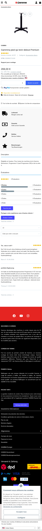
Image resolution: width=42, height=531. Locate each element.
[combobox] (18, 528)
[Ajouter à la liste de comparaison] (25, 14)
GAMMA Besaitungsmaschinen (10, 455)
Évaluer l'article (7, 217)
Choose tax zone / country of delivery (12, 78)
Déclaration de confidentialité (12, 507)
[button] (36, 2)
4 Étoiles (3, 189)
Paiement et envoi (6, 439)
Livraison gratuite (16, 72)
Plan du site (4, 420)
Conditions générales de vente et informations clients (17, 417)
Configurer (21, 518)
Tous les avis (7, 208)
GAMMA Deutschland (7, 452)
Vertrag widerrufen (21, 405)
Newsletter (4, 442)
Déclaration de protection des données (13, 414)
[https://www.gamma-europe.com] (14, 316)
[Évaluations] (5, 53)
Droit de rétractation (7, 426)
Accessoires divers (31, 55)
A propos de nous (6, 436)
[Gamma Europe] (21, 2)
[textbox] (19, 528)
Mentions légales (6, 423)
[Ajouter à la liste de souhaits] (30, 14)
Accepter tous (21, 512)
